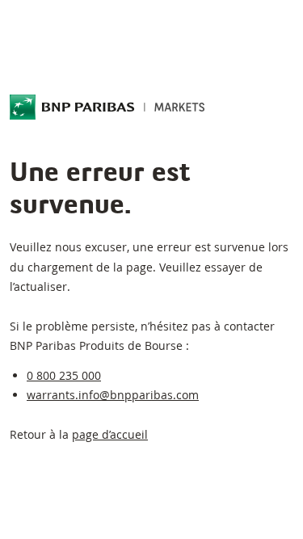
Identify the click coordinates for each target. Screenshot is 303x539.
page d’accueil (110, 434)
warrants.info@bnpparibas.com (113, 394)
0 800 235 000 (64, 375)
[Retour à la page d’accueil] (107, 107)
